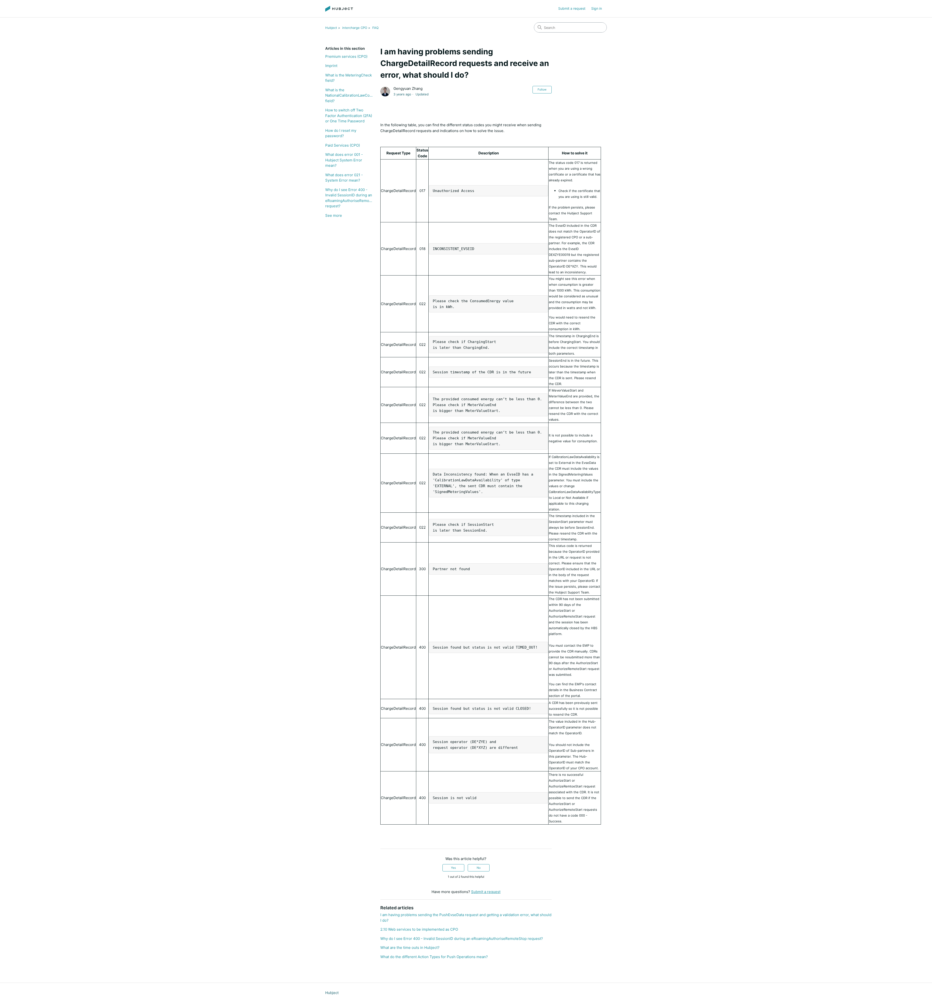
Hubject (331, 28)
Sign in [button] (596, 8)
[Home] (339, 9)
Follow (542, 89)
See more (333, 215)
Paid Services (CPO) (342, 145)
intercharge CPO (354, 28)
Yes (453, 867)
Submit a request (571, 8)
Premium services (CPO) (346, 56)
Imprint (331, 65)
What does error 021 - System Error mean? (344, 178)
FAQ (375, 28)
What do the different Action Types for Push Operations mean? (434, 956)
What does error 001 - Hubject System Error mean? (344, 160)
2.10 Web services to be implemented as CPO (419, 929)
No (479, 867)
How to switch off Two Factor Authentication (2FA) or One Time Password (348, 115)
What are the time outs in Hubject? (410, 947)
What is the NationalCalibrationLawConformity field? (349, 95)
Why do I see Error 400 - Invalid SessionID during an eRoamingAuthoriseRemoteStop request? (349, 198)
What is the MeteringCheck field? (348, 78)
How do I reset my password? (340, 133)
